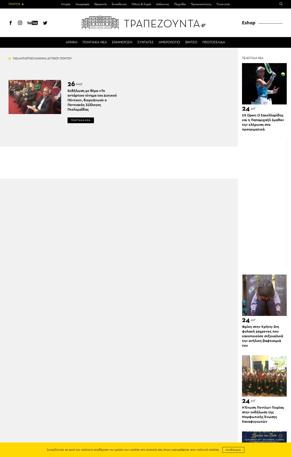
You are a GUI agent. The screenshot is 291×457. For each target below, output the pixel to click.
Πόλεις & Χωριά (141, 4)
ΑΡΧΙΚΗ (71, 42)
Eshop (248, 22)
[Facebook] (11, 23)
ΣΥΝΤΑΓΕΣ (145, 42)
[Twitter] (45, 23)
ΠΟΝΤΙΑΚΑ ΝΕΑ (94, 42)
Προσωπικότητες (201, 4)
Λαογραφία (82, 4)
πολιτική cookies (208, 449)
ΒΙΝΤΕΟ (191, 42)
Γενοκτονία (223, 4)
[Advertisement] (266, 203)
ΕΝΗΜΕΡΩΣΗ (122, 42)
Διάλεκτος (162, 4)
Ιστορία (65, 4)
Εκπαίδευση (119, 4)
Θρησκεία (100, 4)
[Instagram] (20, 23)
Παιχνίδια (180, 4)
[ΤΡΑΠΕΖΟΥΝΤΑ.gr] (145, 22)
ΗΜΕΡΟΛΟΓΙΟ (169, 42)
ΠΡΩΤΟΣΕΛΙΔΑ (213, 42)
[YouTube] (32, 23)
